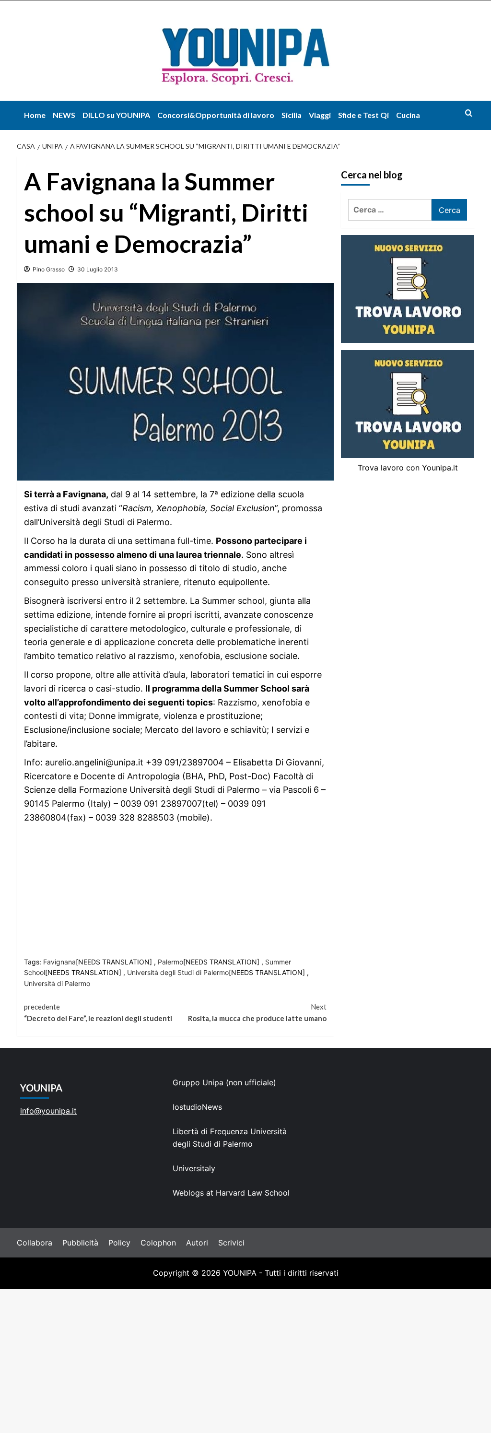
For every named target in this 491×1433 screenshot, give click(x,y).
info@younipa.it (48, 1111)
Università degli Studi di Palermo (178, 972)
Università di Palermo (57, 983)
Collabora (34, 1242)
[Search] (469, 113)
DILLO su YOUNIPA (116, 114)
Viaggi (320, 114)
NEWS (64, 114)
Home (35, 114)
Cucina (408, 114)
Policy (119, 1242)
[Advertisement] (245, 1361)
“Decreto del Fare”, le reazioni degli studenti (98, 1012)
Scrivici (231, 1242)
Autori (197, 1242)
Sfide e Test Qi (363, 114)
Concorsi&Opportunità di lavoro (215, 114)
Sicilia (291, 114)
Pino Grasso (49, 269)
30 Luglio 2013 (97, 269)
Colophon (158, 1242)
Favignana (59, 962)
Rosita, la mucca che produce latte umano (257, 1012)
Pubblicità (80, 1242)
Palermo (170, 962)
